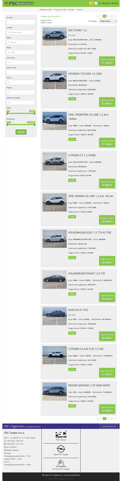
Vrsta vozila (11, 58)
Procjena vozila (60, 9)
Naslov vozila (11, 68)
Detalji (72, 58)
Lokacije (9, 28)
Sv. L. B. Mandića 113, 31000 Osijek (20, 437)
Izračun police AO (109, 426)
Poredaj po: (93, 21)
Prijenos (9, 88)
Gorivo (9, 78)
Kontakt (71, 9)
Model (9, 48)
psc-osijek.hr (11, 447)
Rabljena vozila (46, 9)
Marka (9, 38)
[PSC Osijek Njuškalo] (91, 3)
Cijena (9, 108)
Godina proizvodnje (13, 98)
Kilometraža (11, 119)
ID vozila (10, 18)
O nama (79, 9)
